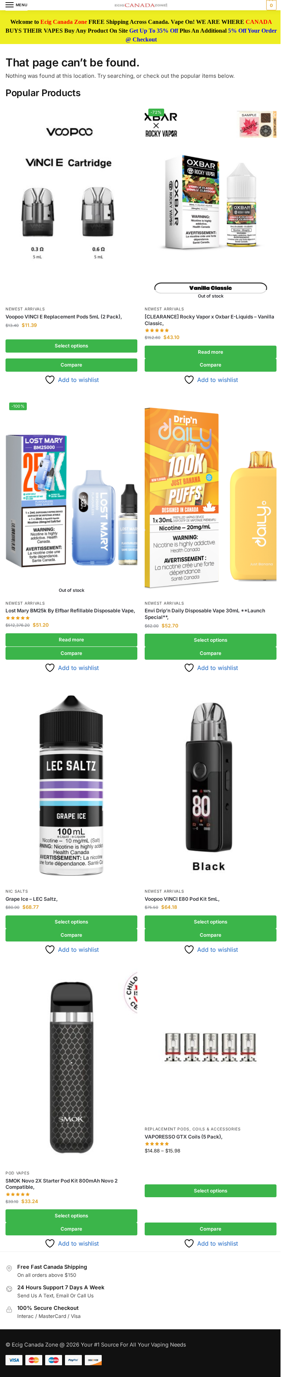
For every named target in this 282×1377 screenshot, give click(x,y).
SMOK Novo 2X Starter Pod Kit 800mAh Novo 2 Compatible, (62, 1184)
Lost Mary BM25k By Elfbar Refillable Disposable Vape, (70, 610)
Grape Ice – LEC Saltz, (32, 899)
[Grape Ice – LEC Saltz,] (71, 786)
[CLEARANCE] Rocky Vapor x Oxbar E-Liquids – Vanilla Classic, (209, 320)
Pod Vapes (17, 1173)
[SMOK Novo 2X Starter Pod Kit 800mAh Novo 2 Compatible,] (71, 1067)
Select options (71, 346)
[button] (270, 5)
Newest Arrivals (25, 309)
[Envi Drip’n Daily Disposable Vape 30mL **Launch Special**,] (210, 498)
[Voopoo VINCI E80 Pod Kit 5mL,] (210, 786)
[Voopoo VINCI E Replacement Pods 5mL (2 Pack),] (71, 204)
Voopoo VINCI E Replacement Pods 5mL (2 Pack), (64, 317)
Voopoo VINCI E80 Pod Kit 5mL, (182, 899)
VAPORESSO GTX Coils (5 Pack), (184, 1137)
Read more (210, 352)
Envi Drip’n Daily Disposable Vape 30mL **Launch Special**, (205, 614)
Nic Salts (17, 891)
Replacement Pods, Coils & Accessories (193, 1129)
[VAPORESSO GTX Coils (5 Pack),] (210, 1045)
